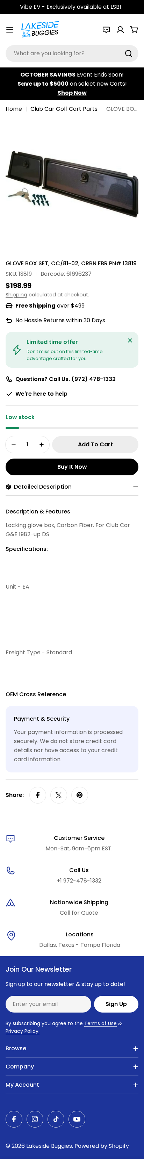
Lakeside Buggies (49, 1146)
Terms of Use (100, 1023)
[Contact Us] (106, 30)
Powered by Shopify (101, 1146)
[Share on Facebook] (37, 795)
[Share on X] (58, 795)
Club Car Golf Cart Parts (64, 109)
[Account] (120, 30)
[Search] (128, 53)
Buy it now (72, 467)
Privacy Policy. (22, 1031)
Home (14, 109)
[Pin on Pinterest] (79, 795)
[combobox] (72, 53)
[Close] (130, 340)
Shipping (16, 294)
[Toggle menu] (10, 30)
